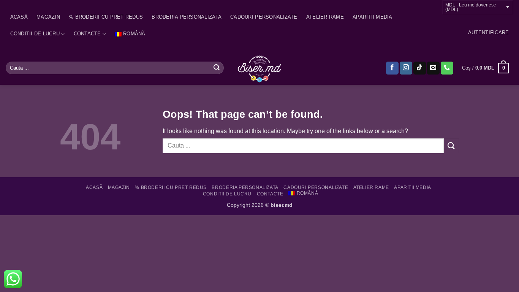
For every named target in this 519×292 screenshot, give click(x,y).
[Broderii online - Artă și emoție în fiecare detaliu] (259, 68)
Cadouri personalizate (263, 17)
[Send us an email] (433, 68)
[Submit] (216, 68)
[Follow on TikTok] (419, 68)
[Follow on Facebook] (392, 68)
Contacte (87, 33)
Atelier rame (325, 17)
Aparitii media (372, 17)
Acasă (19, 17)
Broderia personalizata (187, 17)
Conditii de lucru (35, 33)
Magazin (48, 17)
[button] (488, 32)
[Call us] (447, 68)
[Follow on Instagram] (406, 68)
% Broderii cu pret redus (106, 17)
